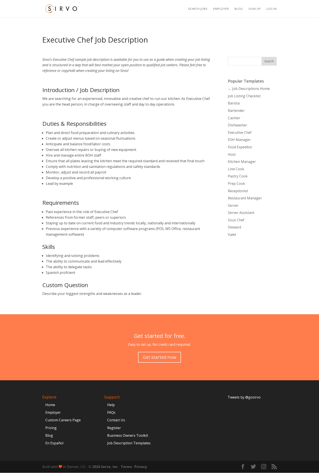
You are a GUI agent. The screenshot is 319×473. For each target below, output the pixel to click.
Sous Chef (236, 220)
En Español (54, 443)
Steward (234, 227)
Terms (126, 466)
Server (233, 205)
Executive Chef (240, 132)
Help (111, 404)
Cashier (234, 118)
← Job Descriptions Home (249, 88)
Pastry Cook (238, 176)
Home (50, 404)
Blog (239, 9)
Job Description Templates (129, 443)
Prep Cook (236, 183)
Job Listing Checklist (244, 96)
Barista (234, 103)
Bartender (236, 110)
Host (232, 154)
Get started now (159, 357)
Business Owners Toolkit (127, 435)
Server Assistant (241, 212)
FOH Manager (239, 139)
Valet (232, 234)
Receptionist (238, 191)
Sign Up (254, 9)
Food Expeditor (240, 147)
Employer (221, 9)
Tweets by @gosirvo (244, 397)
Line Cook (236, 169)
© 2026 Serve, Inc (103, 466)
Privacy (140, 466)
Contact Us (116, 420)
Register (114, 427)
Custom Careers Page (63, 420)
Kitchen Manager (242, 161)
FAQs (111, 412)
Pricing (51, 427)
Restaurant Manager (245, 198)
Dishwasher (237, 125)
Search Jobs (198, 9)
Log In (271, 9)
